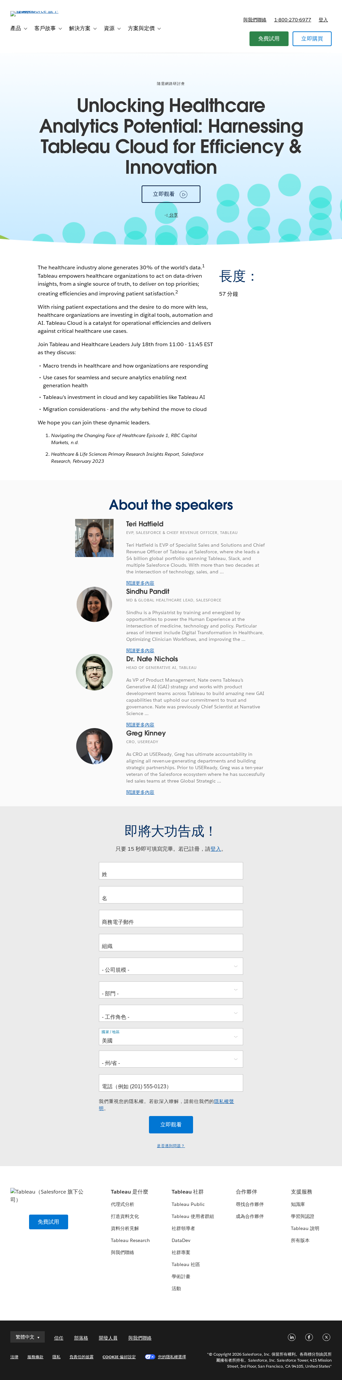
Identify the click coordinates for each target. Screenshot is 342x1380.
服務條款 (35, 1357)
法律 (14, 1357)
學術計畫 (181, 1276)
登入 (323, 20)
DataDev (181, 1240)
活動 (176, 1288)
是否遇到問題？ (171, 1145)
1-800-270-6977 (292, 20)
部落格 (81, 1338)
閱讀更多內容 (140, 583)
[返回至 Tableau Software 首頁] (35, 10)
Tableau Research (130, 1240)
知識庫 (298, 1204)
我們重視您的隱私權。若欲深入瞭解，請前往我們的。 (166, 1104)
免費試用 (269, 38)
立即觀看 (164, 193)
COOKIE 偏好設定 (119, 1357)
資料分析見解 (125, 1228)
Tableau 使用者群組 (193, 1216)
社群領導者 (183, 1228)
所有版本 (300, 1240)
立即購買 (312, 38)
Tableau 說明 (305, 1228)
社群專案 (181, 1252)
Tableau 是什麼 (129, 1191)
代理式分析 (122, 1204)
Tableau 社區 (186, 1264)
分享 (173, 215)
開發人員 (108, 1338)
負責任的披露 (81, 1357)
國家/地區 (111, 1031)
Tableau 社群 (188, 1191)
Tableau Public (188, 1204)
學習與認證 (302, 1216)
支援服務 (301, 1191)
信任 (58, 1338)
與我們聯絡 (255, 20)
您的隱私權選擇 (172, 1357)
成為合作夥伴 (250, 1216)
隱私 (56, 1357)
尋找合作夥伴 (250, 1204)
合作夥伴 (246, 1191)
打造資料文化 (125, 1216)
